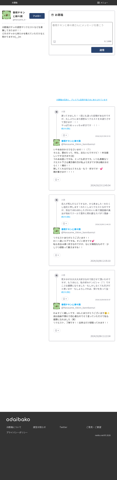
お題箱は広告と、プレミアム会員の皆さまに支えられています (81, 99)
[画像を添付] (54, 41)
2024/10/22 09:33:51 (102, 136)
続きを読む (66, 128)
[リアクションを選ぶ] (65, 135)
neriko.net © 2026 (103, 435)
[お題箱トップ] (18, 418)
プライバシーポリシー (17, 432)
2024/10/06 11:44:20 (102, 224)
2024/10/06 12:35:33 (100, 260)
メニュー (104, 2)
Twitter (63, 427)
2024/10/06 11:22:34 (100, 336)
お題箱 (14, 2)
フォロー (37, 15)
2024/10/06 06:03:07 (102, 300)
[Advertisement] (82, 373)
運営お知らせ (39, 427)
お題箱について (13, 427)
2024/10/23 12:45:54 (100, 185)
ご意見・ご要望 (93, 427)
